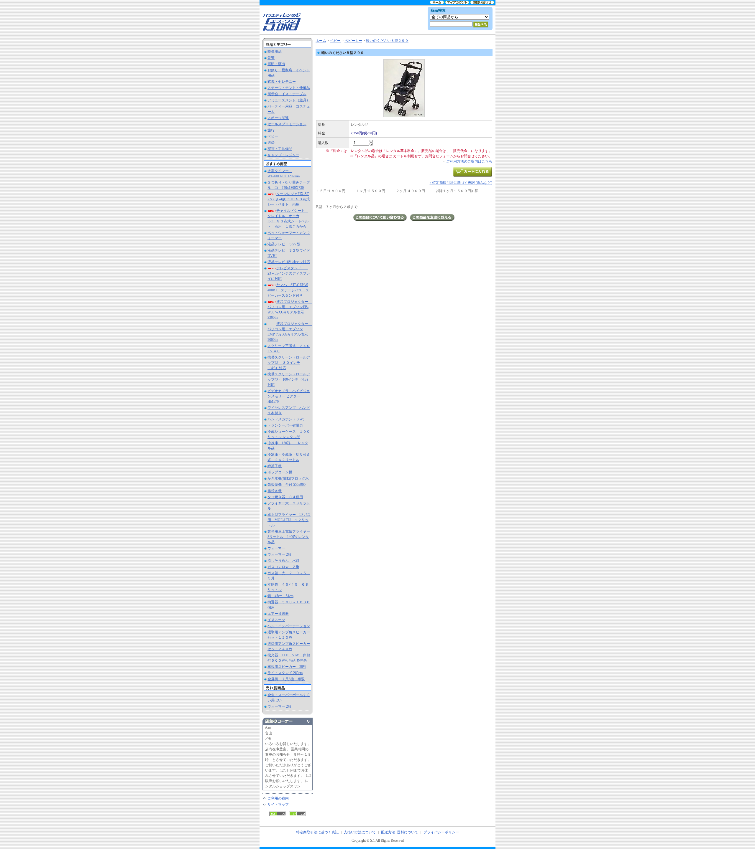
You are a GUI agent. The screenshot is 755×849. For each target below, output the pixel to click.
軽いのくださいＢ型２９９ (387, 41)
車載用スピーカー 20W (286, 667)
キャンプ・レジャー (283, 155)
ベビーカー (353, 41)
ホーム (321, 41)
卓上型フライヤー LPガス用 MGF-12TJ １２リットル (289, 520)
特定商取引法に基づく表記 (317, 832)
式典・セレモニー (281, 82)
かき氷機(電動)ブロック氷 (288, 478)
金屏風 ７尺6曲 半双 (286, 679)
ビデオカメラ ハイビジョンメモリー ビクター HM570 (288, 396)
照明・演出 (276, 64)
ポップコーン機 (279, 472)
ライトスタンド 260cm (285, 673)
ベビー (272, 136)
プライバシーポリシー (441, 832)
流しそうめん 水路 (283, 561)
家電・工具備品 (279, 149)
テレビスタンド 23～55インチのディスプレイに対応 (288, 273)
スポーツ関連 (278, 118)
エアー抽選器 (278, 614)
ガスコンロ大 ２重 (283, 567)
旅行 (271, 130)
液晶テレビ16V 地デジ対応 (288, 262)
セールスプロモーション (286, 124)
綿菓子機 (274, 466)
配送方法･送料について (399, 832)
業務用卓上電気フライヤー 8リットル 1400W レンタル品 (290, 536)
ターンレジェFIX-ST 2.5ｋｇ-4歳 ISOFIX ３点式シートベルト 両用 (288, 199)
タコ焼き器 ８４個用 (285, 497)
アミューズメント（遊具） (288, 100)
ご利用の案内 (278, 798)
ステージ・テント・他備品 (288, 88)
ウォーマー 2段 (279, 554)
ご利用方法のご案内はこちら (469, 161)
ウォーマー (276, 548)
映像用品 (274, 51)
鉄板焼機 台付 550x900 (286, 485)
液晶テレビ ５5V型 (285, 244)
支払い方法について (360, 832)
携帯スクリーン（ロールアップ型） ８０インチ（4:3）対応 (288, 362)
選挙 (271, 143)
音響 (271, 58)
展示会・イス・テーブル (286, 94)
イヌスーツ (276, 620)
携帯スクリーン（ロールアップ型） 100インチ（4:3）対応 (288, 379)
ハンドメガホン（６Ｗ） (286, 419)
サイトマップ (278, 804)
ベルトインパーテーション (288, 626)
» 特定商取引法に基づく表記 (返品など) (461, 183)
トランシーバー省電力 (285, 425)
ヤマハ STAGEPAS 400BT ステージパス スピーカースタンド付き (288, 290)
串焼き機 (274, 491)
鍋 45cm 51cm (280, 596)
